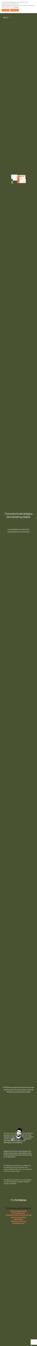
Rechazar (14, 10)
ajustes (16, 7)
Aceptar (6, 10)
